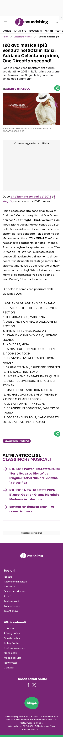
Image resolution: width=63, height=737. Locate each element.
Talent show (11, 610)
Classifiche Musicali (23, 36)
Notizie (6, 31)
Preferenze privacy (15, 648)
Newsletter (10, 662)
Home (6, 36)
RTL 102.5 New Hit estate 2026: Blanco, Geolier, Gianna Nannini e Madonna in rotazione (34, 494)
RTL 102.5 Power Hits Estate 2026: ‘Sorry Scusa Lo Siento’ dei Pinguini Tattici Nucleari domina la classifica (34, 475)
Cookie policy (12, 638)
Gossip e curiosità (14, 591)
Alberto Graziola (17, 88)
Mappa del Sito (12, 657)
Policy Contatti (12, 643)
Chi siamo (9, 628)
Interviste (20, 31)
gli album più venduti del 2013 (30, 196)
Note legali (10, 653)
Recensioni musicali (15, 581)
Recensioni (35, 31)
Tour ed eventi (12, 606)
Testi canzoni (11, 601)
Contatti (9, 667)
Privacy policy (12, 633)
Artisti (49, 31)
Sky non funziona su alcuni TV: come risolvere (31, 509)
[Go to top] (56, 726)
